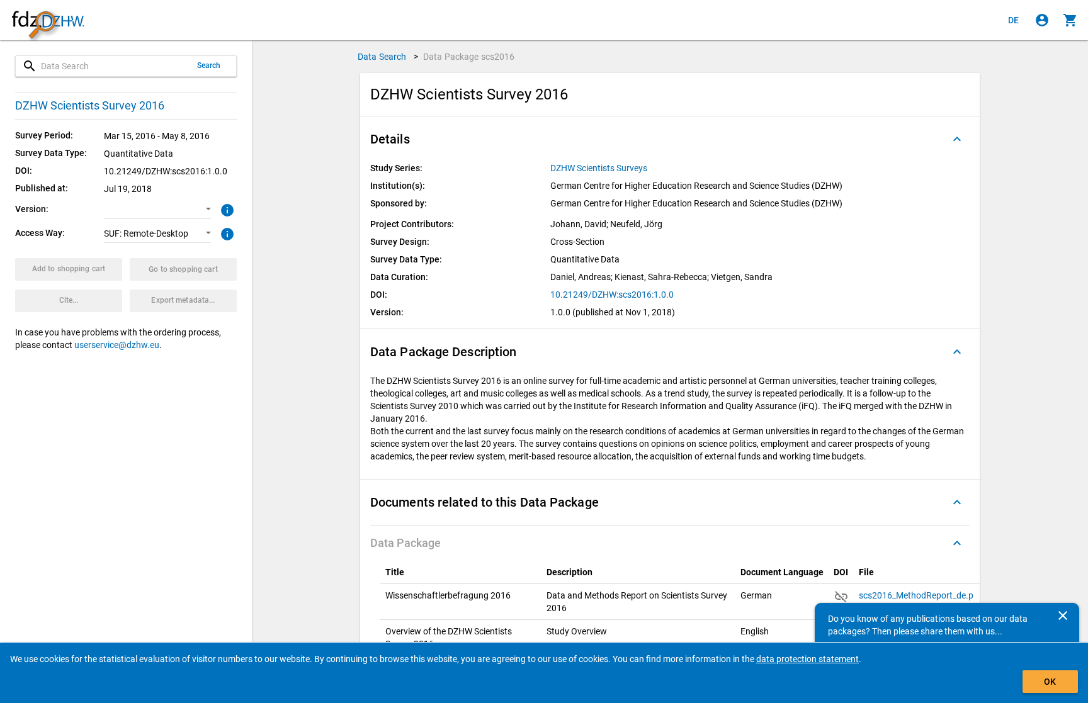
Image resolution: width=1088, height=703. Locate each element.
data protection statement (807, 659)
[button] (157, 209)
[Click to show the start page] (48, 20)
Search (209, 65)
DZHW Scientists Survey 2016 (89, 105)
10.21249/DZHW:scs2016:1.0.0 (612, 295)
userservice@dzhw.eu (116, 345)
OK (1050, 682)
